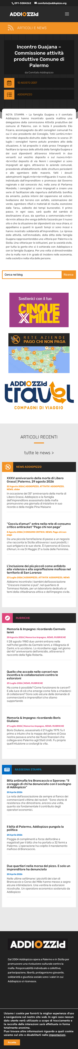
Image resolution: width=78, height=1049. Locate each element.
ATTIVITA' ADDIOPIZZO (52, 486)
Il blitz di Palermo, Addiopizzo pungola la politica (35, 828)
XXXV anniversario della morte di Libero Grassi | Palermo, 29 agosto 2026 (35, 479)
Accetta (12, 1042)
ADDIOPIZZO (24, 94)
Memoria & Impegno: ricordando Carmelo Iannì (36, 630)
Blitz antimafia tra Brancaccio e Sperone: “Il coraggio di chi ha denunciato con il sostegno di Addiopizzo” (39, 784)
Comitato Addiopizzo (40, 72)
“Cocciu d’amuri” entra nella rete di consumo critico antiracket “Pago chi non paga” (39, 525)
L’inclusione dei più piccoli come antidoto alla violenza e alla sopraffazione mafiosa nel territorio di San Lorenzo (39, 569)
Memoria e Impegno (35, 637)
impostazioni (57, 1035)
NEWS (10, 489)
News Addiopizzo (29, 467)
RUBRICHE (23, 618)
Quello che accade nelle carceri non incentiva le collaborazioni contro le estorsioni (32, 675)
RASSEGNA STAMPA (28, 769)
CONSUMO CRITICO (34, 532)
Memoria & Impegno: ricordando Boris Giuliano (34, 719)
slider (17, 489)
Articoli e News (32, 28)
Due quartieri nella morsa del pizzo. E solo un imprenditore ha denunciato (38, 867)
